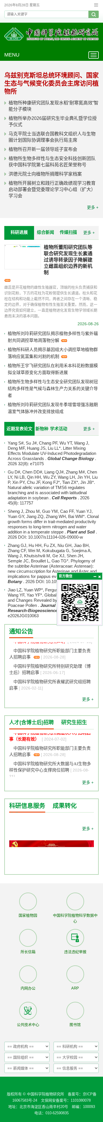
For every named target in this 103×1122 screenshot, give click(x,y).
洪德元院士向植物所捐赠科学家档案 (45, 174)
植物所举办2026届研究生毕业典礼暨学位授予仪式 (53, 121)
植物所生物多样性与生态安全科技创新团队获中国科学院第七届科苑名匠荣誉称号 (52, 161)
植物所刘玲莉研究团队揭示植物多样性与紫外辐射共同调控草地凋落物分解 (53, 337)
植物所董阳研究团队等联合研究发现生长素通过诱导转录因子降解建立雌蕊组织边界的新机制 (68, 260)
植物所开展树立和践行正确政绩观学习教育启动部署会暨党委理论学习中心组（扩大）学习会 (52, 189)
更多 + (92, 207)
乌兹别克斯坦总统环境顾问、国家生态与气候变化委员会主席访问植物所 (51, 83)
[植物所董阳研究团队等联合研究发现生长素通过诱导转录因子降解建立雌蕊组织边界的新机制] (22, 256)
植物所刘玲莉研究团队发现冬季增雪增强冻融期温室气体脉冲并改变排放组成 (53, 408)
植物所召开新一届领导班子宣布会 (43, 149)
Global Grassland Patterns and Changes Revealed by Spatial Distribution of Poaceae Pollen (53, 600)
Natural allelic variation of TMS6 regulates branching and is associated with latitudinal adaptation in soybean (47, 492)
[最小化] (95, 576)
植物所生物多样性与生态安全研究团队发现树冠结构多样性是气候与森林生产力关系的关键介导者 (53, 388)
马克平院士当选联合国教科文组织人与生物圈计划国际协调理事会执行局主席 (52, 137)
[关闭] (99, 576)
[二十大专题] (51, 862)
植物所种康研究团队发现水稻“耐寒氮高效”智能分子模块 (53, 106)
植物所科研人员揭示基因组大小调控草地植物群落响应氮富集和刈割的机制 (53, 353)
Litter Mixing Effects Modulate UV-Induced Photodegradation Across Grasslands (52, 453)
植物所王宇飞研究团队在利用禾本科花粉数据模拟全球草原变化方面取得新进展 (53, 369)
